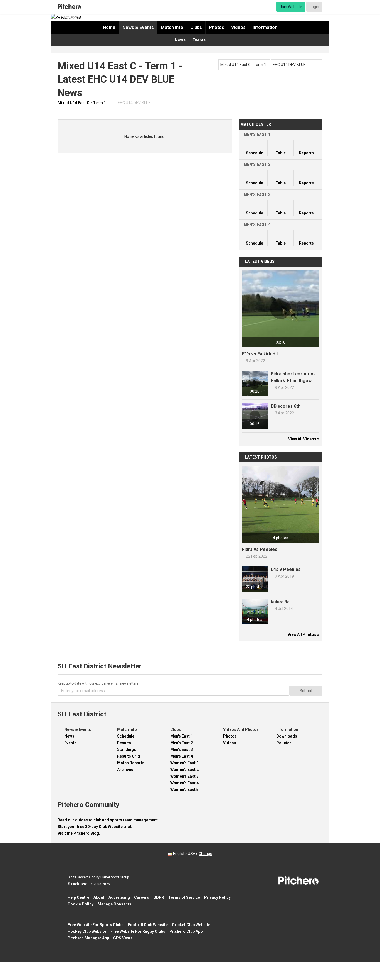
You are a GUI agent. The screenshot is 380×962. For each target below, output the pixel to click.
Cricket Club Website (191, 924)
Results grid (128, 756)
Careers (141, 897)
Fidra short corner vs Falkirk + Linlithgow (293, 377)
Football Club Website (148, 924)
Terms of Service (184, 897)
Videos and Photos (241, 729)
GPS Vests (123, 938)
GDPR (158, 897)
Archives (125, 769)
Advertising (119, 897)
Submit (306, 690)
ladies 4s (280, 601)
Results (124, 743)
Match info (172, 27)
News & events (138, 27)
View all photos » (303, 634)
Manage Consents (114, 904)
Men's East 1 (181, 736)
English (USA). (192, 853)
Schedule (125, 736)
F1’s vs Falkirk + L (260, 354)
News (180, 40)
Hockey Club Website (87, 931)
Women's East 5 (184, 789)
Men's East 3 (181, 749)
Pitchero (69, 6)
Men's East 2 (181, 743)
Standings (126, 749)
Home (109, 27)
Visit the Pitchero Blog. (79, 833)
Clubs (196, 27)
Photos (216, 27)
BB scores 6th (285, 406)
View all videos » (303, 439)
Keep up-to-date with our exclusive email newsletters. (98, 683)
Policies (284, 743)
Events (199, 40)
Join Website (291, 6)
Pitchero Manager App (88, 938)
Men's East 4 (181, 756)
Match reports (130, 763)
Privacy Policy (217, 897)
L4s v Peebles (286, 569)
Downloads (286, 736)
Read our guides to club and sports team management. (108, 820)
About (98, 897)
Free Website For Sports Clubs (96, 924)
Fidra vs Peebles (259, 549)
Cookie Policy (80, 904)
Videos (238, 27)
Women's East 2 (184, 769)
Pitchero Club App (186, 931)
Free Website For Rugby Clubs (137, 931)
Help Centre (78, 897)
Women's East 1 (184, 763)
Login (314, 6)
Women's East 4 (184, 783)
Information (265, 27)
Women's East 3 (184, 776)
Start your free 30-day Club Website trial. (95, 826)
